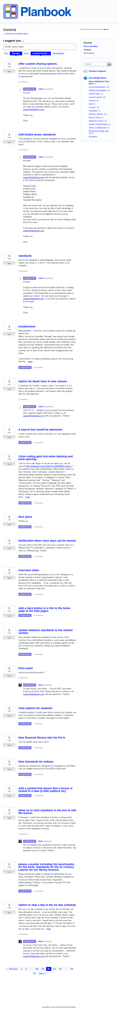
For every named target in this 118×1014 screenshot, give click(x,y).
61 (54, 969)
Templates (93, 111)
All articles (93, 137)
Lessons (92, 107)
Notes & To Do (95, 117)
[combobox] (96, 64)
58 (37, 969)
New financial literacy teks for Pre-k (41, 737)
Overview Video (28, 570)
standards (25, 255)
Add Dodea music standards (37, 134)
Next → (42, 973)
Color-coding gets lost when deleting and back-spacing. (45, 458)
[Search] (109, 64)
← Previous (12, 969)
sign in (106, 29)
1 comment (38, 724)
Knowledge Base (97, 78)
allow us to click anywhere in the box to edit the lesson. (47, 812)
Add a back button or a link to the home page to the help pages (44, 609)
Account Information (97, 87)
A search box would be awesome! (40, 429)
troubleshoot (26, 326)
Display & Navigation (97, 90)
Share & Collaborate (97, 128)
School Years (94, 94)
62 (60, 969)
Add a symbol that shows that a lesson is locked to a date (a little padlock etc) (45, 790)
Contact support (97, 71)
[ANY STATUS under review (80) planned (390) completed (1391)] (40, 53)
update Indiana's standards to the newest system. (45, 632)
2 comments (23, 834)
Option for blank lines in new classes (42, 381)
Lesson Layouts (95, 97)
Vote (9, 72)
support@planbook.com (33, 109)
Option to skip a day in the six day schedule (47, 904)
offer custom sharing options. (37, 63)
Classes (92, 101)
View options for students (35, 708)
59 (43, 969)
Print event (25, 668)
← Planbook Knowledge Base (15, 34)
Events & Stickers (96, 114)
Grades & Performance (98, 124)
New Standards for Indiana (35, 761)
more (30, 362)
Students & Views (96, 121)
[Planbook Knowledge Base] (37, 11)
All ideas (87, 50)
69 (72, 969)
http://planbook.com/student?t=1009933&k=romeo (48, 466)
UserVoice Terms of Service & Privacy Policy (59, 1007)
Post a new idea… (91, 46)
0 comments (23, 82)
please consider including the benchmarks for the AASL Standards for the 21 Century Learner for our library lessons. (46, 867)
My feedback (58, 53)
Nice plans (25, 516)
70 (34, 973)
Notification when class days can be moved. (47, 540)
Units (91, 104)
